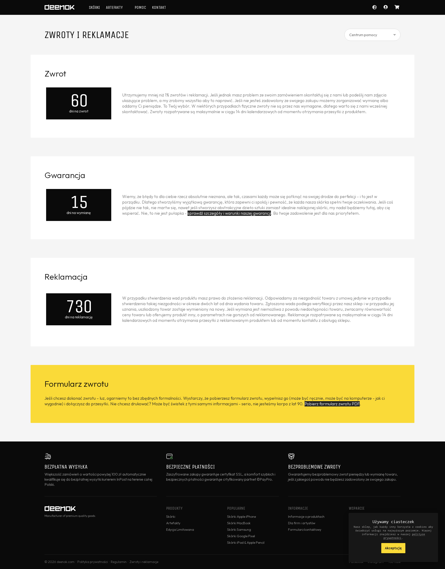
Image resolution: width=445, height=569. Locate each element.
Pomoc (140, 7)
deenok (59, 7)
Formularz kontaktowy (304, 529)
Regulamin (119, 562)
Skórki (94, 7)
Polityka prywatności (92, 562)
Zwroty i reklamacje (144, 562)
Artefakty (114, 7)
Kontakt (159, 7)
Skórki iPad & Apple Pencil (245, 542)
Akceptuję (393, 548)
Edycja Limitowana (180, 529)
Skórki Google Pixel (241, 536)
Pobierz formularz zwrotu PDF (332, 403)
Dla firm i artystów (301, 523)
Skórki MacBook (239, 523)
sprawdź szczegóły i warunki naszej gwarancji (229, 213)
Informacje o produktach (306, 517)
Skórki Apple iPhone (241, 517)
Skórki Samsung (239, 529)
